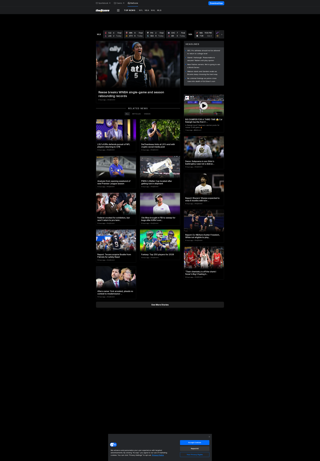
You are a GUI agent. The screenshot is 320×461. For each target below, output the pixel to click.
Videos (147, 114)
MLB (159, 10)
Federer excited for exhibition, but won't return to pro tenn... (113, 218)
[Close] (209, 436)
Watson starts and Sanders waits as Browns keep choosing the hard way (202, 72)
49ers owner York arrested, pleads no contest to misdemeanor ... (115, 292)
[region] (160, 447)
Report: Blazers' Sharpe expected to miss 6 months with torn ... (202, 199)
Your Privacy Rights (195, 454)
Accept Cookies (194, 442)
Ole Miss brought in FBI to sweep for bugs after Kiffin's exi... (158, 218)
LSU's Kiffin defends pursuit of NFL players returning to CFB (113, 145)
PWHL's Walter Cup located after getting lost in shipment (156, 182)
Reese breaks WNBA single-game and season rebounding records (131, 94)
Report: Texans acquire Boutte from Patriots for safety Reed (114, 255)
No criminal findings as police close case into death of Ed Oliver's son (202, 79)
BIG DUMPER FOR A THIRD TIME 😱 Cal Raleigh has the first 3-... (203, 120)
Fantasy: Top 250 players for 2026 (157, 254)
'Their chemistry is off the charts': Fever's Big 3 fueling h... (201, 272)
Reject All (195, 448)
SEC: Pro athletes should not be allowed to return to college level (203, 52)
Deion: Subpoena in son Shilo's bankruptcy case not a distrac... (199, 162)
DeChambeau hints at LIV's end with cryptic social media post (158, 145)
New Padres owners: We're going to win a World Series (203, 65)
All (127, 114)
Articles (136, 114)
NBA (147, 10)
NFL (141, 10)
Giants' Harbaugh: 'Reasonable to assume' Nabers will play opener (201, 59)
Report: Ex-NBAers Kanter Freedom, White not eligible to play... (202, 236)
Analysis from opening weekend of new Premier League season (113, 182)
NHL (153, 10)
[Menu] (118, 10)
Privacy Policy (158, 455)
